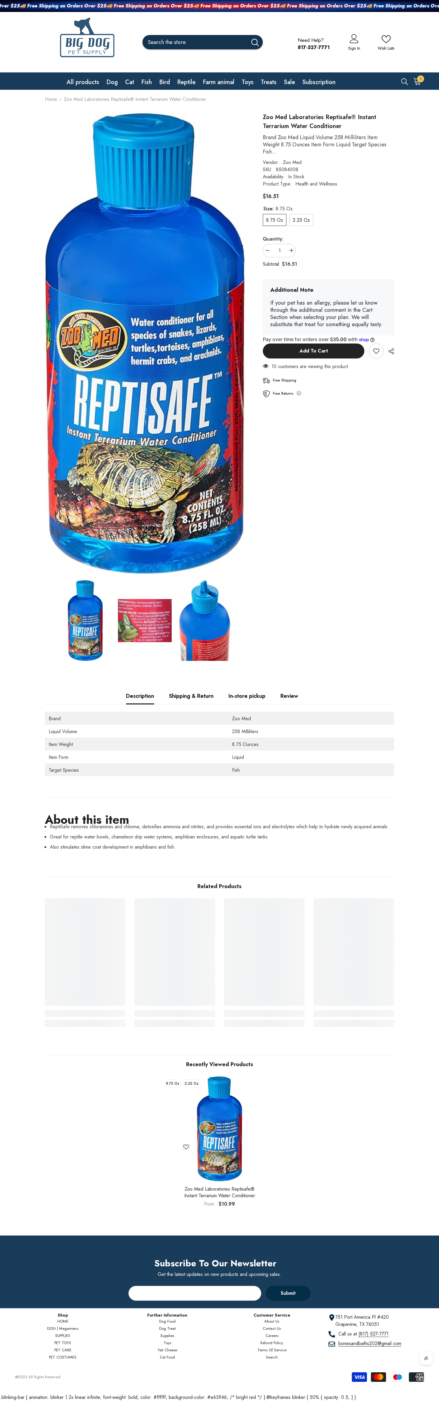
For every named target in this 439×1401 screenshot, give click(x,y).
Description (140, 696)
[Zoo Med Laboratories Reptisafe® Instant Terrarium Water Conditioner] (219, 1128)
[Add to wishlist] (376, 351)
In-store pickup (246, 696)
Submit (288, 1293)
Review (289, 696)
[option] (219, 1144)
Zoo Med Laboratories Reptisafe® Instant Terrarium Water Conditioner (219, 1192)
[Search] (202, 42)
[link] (85, 1013)
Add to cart (314, 350)
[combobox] (194, 42)
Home (51, 99)
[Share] (389, 351)
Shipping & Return (191, 696)
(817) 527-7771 (373, 1333)
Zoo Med (292, 162)
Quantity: (273, 238)
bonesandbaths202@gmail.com (369, 1343)
